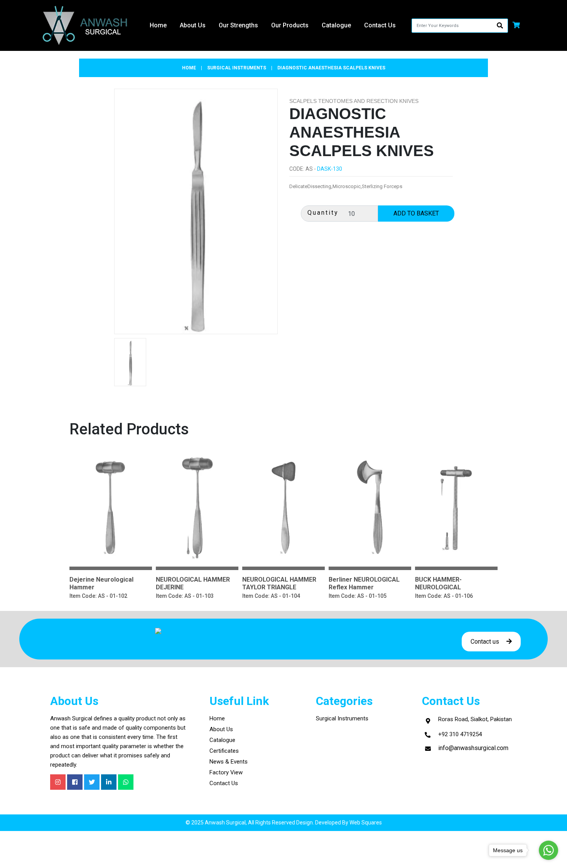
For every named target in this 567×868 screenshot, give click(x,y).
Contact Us (223, 783)
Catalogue (336, 25)
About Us (221, 729)
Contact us (486, 641)
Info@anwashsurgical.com (473, 748)
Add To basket (111, 492)
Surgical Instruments (342, 718)
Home (158, 25)
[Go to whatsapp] (548, 850)
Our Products (290, 25)
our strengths (238, 25)
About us (193, 25)
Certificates (224, 750)
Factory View (226, 772)
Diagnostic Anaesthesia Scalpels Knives (331, 68)
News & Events (228, 761)
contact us (380, 25)
